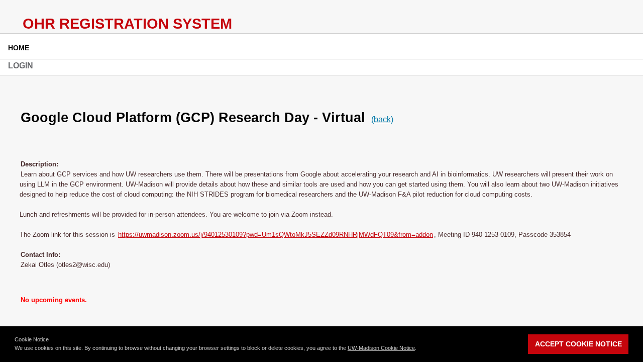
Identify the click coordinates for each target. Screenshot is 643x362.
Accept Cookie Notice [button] (578, 344)
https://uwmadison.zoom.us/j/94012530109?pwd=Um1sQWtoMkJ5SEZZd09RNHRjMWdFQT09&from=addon (275, 234)
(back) (382, 119)
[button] (419, 349)
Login (20, 65)
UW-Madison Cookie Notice (381, 348)
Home (18, 48)
